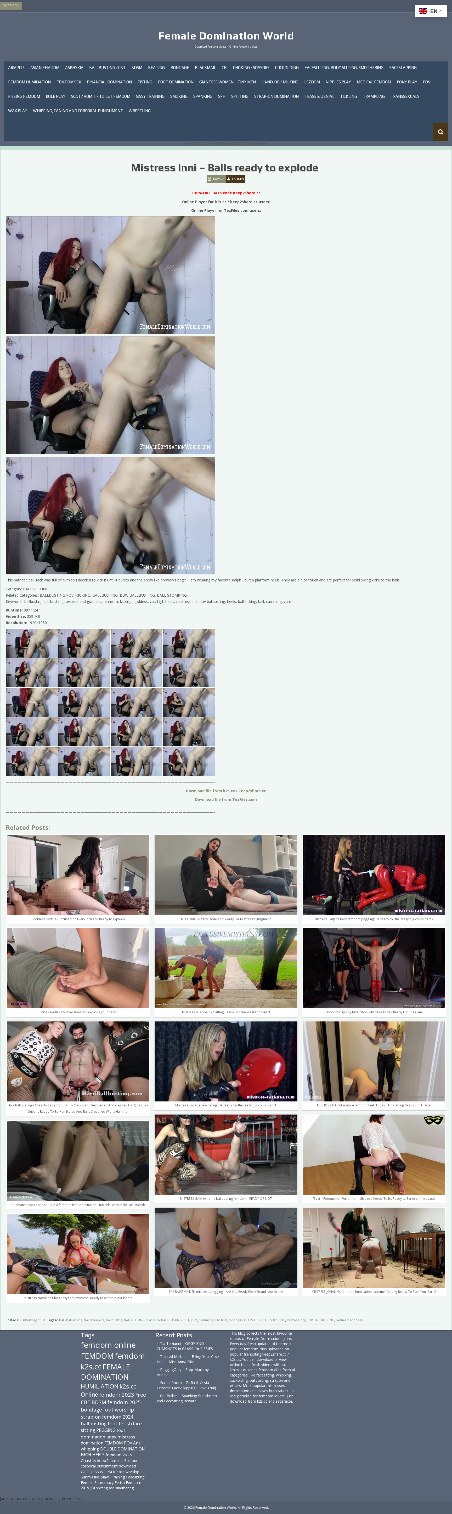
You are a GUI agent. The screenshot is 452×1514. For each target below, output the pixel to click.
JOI (92, 1487)
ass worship (129, 1471)
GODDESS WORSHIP (99, 1471)
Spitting (239, 96)
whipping (90, 1449)
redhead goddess (349, 1320)
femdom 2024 (117, 1416)
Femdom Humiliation (29, 82)
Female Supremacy (97, 1482)
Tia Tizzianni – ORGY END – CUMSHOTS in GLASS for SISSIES (185, 1346)
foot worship (118, 1409)
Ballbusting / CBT (107, 67)
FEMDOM (220, 1320)
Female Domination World (226, 36)
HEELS (248, 1320)
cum (194, 1320)
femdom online (108, 1345)
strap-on (91, 1416)
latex (111, 1437)
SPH (221, 96)
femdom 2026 (119, 1454)
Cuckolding (287, 67)
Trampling (374, 96)
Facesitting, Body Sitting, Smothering (343, 67)
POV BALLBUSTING (320, 1320)
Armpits (16, 67)
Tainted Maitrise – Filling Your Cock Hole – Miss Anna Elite (188, 1359)
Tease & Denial (319, 96)
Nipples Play (338, 82)
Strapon (131, 1460)
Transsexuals (405, 96)
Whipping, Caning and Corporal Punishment (78, 110)
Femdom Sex (68, 82)
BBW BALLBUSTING (167, 1320)
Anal (137, 1443)
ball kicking (74, 1320)
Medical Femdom (374, 82)
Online (89, 1394)
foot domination (103, 1433)
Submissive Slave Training (103, 1477)
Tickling (348, 96)
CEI (224, 67)
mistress (126, 1437)
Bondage (180, 67)
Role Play (55, 96)
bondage (91, 1409)
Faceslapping (403, 67)
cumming (205, 1320)
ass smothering (121, 1488)
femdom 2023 (116, 1394)
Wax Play (17, 110)
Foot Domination (176, 82)
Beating (156, 67)
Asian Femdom (44, 67)
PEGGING (106, 1430)
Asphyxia (74, 67)
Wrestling (140, 110)
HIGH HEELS (263, 1320)
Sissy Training (150, 96)
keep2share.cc (110, 1460)
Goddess (235, 1320)
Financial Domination (109, 82)
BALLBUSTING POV (138, 1320)
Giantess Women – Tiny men (227, 82)
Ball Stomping (94, 1320)
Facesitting (135, 1477)
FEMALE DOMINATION (105, 1372)
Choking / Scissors (251, 67)
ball (62, 1320)
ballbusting (114, 1320)
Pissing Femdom (24, 96)
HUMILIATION (99, 1386)
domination (92, 1443)
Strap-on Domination (276, 96)
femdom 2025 (124, 1402)
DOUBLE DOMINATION (122, 1449)
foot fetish (120, 1423)
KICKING (279, 1320)
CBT (186, 1320)
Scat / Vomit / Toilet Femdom (100, 96)
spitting (102, 1488)
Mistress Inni (296, 1320)
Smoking (179, 96)
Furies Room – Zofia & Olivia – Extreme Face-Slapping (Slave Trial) (186, 1385)
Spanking (202, 96)
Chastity (88, 1460)
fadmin (238, 178)
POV (427, 82)
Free (140, 1394)
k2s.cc (128, 1386)
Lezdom (312, 82)
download (127, 1466)
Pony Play (407, 82)
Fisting (145, 82)
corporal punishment (99, 1466)
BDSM (136, 67)
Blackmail (205, 67)
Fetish (120, 1482)
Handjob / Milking (280, 82)
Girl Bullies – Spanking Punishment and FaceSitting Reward (187, 1398)
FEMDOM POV (118, 1443)
